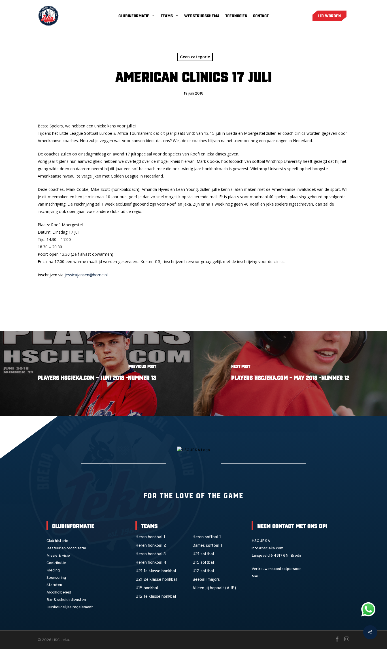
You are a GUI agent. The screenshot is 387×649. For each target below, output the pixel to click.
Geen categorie (195, 56)
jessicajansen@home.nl (86, 274)
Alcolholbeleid (58, 592)
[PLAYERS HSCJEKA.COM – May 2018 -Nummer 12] (290, 373)
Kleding (53, 570)
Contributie (56, 563)
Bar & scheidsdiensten (66, 599)
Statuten (54, 585)
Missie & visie (58, 555)
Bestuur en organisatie (66, 548)
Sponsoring (56, 577)
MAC (256, 576)
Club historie (57, 541)
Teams (149, 525)
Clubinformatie (73, 525)
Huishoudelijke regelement (69, 607)
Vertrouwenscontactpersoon (276, 569)
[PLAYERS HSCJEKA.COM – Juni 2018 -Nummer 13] (97, 373)
